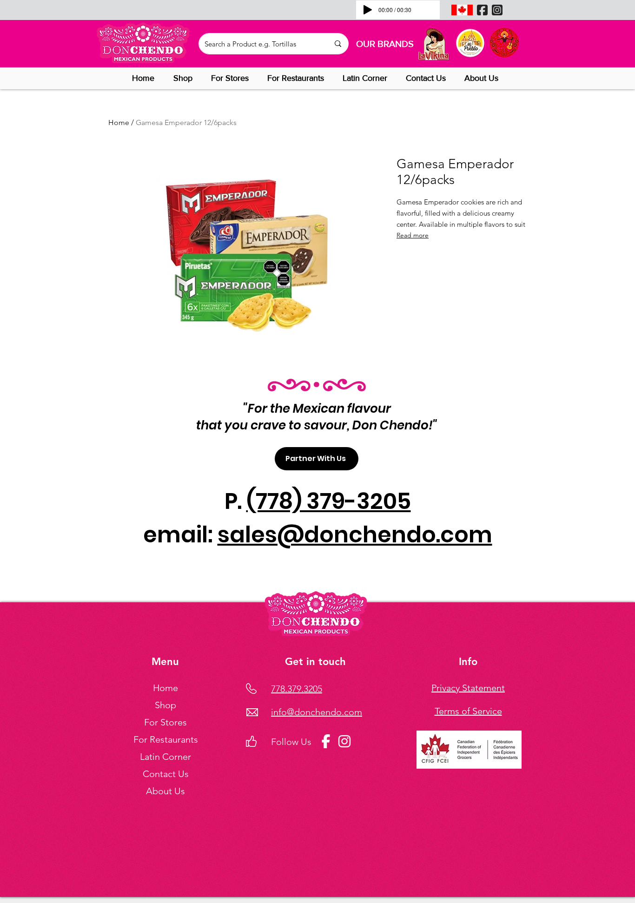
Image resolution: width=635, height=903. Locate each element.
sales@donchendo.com (355, 534)
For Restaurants (165, 739)
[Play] (368, 9)
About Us (165, 791)
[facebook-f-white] (326, 741)
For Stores (165, 722)
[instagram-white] (344, 741)
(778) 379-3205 (328, 501)
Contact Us (166, 773)
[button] (185, 78)
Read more (413, 235)
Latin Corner (165, 756)
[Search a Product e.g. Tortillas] (337, 43)
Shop (165, 705)
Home (118, 122)
